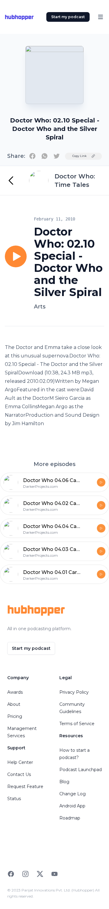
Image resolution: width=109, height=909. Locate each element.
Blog (64, 781)
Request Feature (25, 786)
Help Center (20, 762)
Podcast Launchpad (80, 769)
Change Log (72, 794)
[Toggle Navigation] (100, 17)
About (13, 704)
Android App (72, 806)
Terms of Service (76, 723)
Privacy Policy (74, 692)
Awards (15, 692)
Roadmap (69, 818)
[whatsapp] (44, 156)
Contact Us (19, 774)
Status (14, 798)
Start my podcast (68, 17)
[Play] (16, 256)
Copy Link (79, 156)
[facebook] (32, 156)
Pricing (14, 716)
